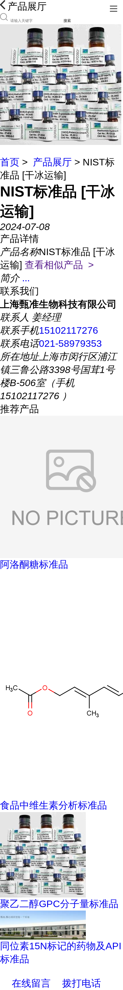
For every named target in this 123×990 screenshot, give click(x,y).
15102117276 (68, 330)
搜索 (67, 21)
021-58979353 (70, 343)
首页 (9, 162)
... (26, 277)
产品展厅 (52, 162)
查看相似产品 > (59, 264)
